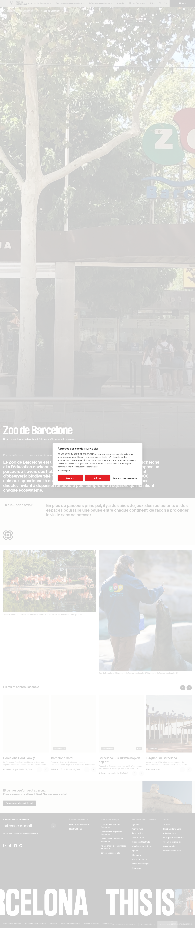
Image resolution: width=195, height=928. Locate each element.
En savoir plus (64, 470)
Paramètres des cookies (125, 478)
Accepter (70, 478)
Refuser (97, 478)
